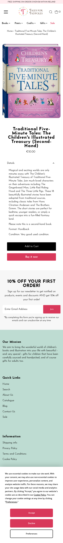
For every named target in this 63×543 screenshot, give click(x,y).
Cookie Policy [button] (40, 494)
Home (10, 31)
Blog (5, 406)
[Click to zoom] (55, 49)
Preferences (31, 533)
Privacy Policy (10, 448)
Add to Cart (31, 246)
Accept (31, 512)
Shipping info (10, 443)
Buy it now (31, 257)
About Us (8, 395)
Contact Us (9, 411)
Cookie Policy (10, 459)
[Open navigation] (9, 12)
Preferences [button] (11, 501)
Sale (5, 417)
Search (6, 389)
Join (52, 309)
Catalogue (8, 400)
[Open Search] (50, 11)
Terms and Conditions (14, 454)
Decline (31, 523)
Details (10, 163)
